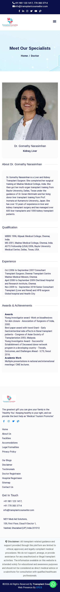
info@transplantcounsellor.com (31, 6)
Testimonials (8, 469)
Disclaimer (7, 464)
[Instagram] (27, 11)
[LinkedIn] (23, 11)
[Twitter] (31, 11)
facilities (6, 438)
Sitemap (6, 482)
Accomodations (10, 442)
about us (6, 433)
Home (24, 55)
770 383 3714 (41, 3)
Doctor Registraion (11, 473)
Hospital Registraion (12, 478)
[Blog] (40, 11)
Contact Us (7, 487)
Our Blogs (7, 460)
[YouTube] (36, 11)
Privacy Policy (9, 451)
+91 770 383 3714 (12, 505)
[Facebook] (19, 11)
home (5, 429)
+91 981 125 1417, (24, 3)
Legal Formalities (10, 447)
